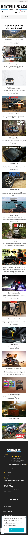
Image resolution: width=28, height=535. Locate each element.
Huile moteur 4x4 (14, 319)
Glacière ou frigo (14, 395)
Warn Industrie (14, 419)
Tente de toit (14, 345)
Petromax (14, 241)
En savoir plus (12, 525)
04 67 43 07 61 (8, 475)
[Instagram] (15, 469)
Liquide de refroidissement (14, 369)
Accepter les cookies (16, 529)
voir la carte (14, 499)
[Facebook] (12, 469)
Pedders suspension (14, 88)
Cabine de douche (14, 293)
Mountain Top (14, 138)
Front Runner (14, 215)
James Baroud (14, 190)
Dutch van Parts (14, 114)
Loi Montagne (14, 64)
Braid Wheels (14, 164)
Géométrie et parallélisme (14, 40)
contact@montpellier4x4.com (17, 464)
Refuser (5, 529)
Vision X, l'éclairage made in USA (14, 267)
